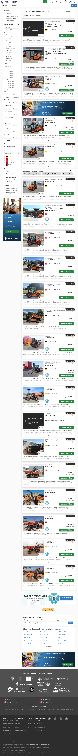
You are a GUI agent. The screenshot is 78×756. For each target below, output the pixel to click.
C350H (10, 75)
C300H (10, 73)
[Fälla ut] (48, 44)
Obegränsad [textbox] (9, 153)
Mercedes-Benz (11, 37)
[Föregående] (24, 29)
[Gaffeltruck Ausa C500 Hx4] (33, 343)
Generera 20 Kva (62, 641)
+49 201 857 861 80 (11, 702)
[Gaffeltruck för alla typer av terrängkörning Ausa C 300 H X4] (33, 369)
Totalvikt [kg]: (7, 129)
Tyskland (11, 157)
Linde (8, 44)
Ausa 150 (42, 631)
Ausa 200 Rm (44, 644)
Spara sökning (48, 610)
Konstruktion (33, 709)
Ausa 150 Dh (43, 641)
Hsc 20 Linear (62, 644)
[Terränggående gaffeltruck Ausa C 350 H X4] (33, 265)
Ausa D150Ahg (62, 631)
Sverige (8, 148)
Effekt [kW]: (7, 134)
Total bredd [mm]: (8, 117)
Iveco (8, 42)
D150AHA (11, 85)
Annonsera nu (67, 113)
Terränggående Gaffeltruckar (51, 174)
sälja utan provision (12, 231)
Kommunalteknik (11, 18)
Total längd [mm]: (8, 111)
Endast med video (11, 190)
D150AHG (11, 87)
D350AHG (11, 81)
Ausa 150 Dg (43, 638)
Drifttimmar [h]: (8, 105)
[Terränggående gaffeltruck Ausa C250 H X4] (33, 291)
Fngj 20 (60, 638)
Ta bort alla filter (36, 15)
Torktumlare (36, 713)
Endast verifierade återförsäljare (10, 193)
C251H (10, 71)
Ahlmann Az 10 (27, 638)
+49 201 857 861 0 (47, 700)
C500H (10, 77)
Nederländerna (12, 163)
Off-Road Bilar (67, 174)
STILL (8, 46)
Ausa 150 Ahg (44, 634)
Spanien (11, 159)
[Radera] (70, 5)
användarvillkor (40, 752)
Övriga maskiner (11, 20)
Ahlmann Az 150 (27, 641)
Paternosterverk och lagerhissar (65, 709)
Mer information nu (66, 598)
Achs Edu (25, 631)
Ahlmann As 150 (27, 634)
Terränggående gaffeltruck (32, 174)
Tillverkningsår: (8, 100)
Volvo (8, 56)
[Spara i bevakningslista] (73, 24)
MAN (8, 39)
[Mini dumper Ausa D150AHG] (33, 574)
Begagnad (9, 173)
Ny (7, 171)
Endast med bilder (11, 188)
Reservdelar (42, 709)
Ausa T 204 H (61, 634)
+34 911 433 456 (46, 702)
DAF (8, 54)
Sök (75, 6)
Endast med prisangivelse (12, 97)
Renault (9, 58)
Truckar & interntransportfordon (12, 14)
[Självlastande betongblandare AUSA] (33, 447)
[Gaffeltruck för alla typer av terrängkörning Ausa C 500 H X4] (33, 126)
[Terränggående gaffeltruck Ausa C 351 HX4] (33, 239)
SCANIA (9, 52)
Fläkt (43, 713)
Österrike (11, 161)
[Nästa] (42, 29)
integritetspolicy (30, 752)
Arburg (9, 60)
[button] (75, 1)
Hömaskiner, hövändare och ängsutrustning (16, 709)
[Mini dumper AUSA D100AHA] (33, 472)
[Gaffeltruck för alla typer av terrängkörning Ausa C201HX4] (33, 83)
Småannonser (10, 179)
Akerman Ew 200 (27, 644)
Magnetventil (51, 709)
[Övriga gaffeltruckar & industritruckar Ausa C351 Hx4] (33, 152)
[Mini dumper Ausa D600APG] (33, 523)
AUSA (8, 33)
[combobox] (12, 153)
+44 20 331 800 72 (11, 700)
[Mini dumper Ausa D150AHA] (33, 497)
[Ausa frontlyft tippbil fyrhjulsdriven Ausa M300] (33, 317)
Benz (8, 35)
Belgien (10, 165)
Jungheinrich (10, 48)
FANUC (9, 50)
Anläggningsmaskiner (12, 16)
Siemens (9, 40)
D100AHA (11, 83)
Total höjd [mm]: (8, 123)
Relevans (68, 11)
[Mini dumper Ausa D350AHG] (33, 395)
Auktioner (9, 181)
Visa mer (48, 646)
